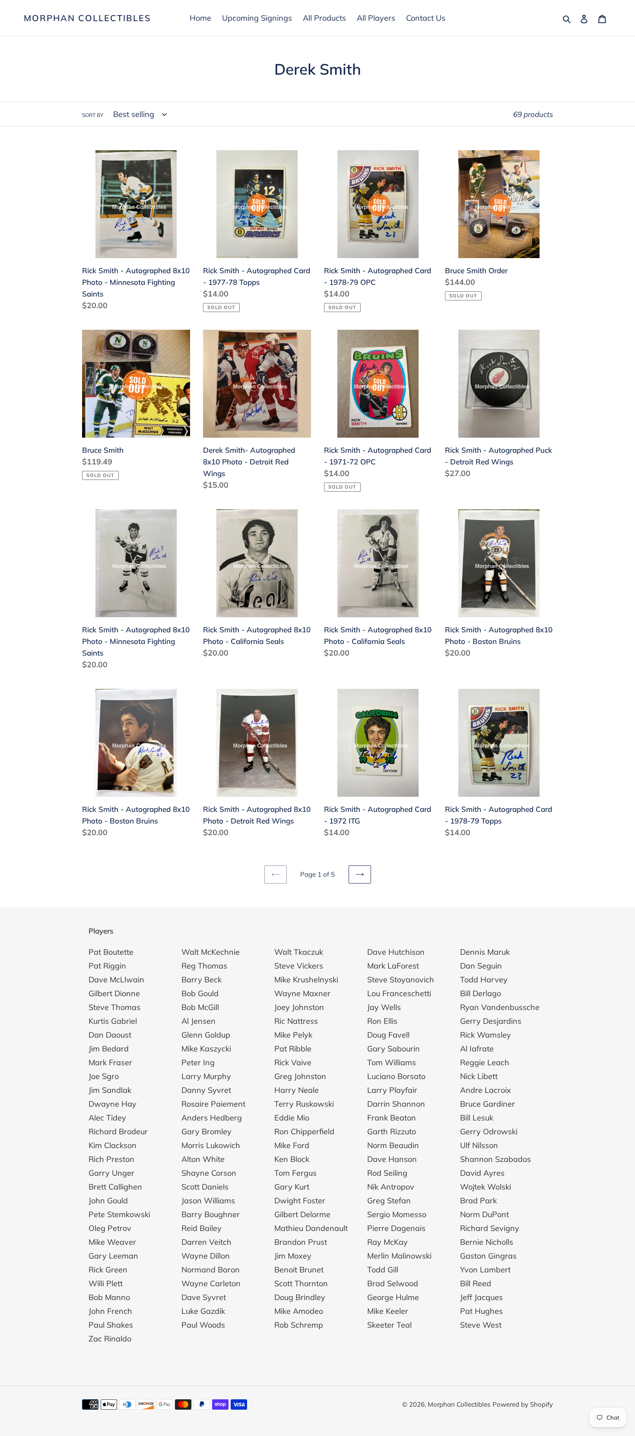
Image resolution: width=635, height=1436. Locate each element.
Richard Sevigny (489, 1228)
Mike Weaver (112, 1242)
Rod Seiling (387, 1173)
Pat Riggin (107, 966)
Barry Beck (201, 980)
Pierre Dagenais (396, 1228)
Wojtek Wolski (485, 1187)
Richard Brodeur (118, 1131)
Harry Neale (296, 1090)
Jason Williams (208, 1201)
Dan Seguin (481, 966)
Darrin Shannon (396, 1104)
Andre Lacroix (485, 1090)
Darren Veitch (206, 1242)
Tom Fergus (295, 1173)
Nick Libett (479, 1076)
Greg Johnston (300, 1076)
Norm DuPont (484, 1214)
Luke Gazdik (203, 1311)
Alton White (203, 1159)
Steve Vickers (298, 966)
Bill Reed (475, 1283)
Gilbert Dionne (114, 993)
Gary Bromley (206, 1131)
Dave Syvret (203, 1297)
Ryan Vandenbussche (500, 1007)
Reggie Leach (484, 1062)
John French (110, 1311)
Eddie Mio (291, 1118)
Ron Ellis (382, 1021)
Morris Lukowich (210, 1145)
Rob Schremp (298, 1325)
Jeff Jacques (481, 1297)
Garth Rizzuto (391, 1131)
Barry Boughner (210, 1214)
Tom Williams (391, 1062)
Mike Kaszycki (206, 1049)
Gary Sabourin (393, 1049)
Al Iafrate (477, 1049)
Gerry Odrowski (489, 1131)
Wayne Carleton (211, 1283)
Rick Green (108, 1270)
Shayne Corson (208, 1173)
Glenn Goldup (205, 1035)
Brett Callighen (115, 1187)
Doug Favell (388, 1035)
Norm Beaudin (393, 1145)
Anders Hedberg (211, 1118)
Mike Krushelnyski (306, 980)
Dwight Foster (299, 1201)
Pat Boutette (111, 952)
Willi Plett (106, 1283)
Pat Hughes (481, 1311)
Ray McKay (387, 1242)
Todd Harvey (484, 980)
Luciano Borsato (396, 1076)
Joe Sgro (104, 1076)
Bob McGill (200, 1007)
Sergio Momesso (396, 1214)
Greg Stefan (389, 1201)
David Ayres (482, 1173)
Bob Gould (200, 993)
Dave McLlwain (116, 980)
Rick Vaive (292, 1062)
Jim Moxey (292, 1256)
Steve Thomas (114, 1007)
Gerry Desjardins (490, 1021)
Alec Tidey (107, 1118)
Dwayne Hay (113, 1104)
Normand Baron (210, 1270)
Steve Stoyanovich (400, 980)
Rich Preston (111, 1159)
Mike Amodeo (298, 1311)
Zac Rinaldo (110, 1339)
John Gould (108, 1201)
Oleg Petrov (110, 1228)
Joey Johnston (299, 1007)
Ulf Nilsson (479, 1145)
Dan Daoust (110, 1035)
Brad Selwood (392, 1283)
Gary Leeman (113, 1256)
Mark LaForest (393, 966)
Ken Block (291, 1159)
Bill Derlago (480, 993)
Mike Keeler (387, 1311)
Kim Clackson (113, 1145)
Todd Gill (382, 1270)
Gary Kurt (291, 1187)
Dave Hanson (392, 1159)
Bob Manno (109, 1297)
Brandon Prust (300, 1242)
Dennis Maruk (485, 952)
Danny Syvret (206, 1090)
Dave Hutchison (396, 952)
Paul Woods (203, 1325)
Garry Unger (111, 1173)
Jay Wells (384, 1007)
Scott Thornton (301, 1283)
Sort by (92, 115)
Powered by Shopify (522, 1404)
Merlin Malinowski (399, 1256)
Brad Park (478, 1201)
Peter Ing (198, 1062)
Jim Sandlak (110, 1090)
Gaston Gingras (488, 1256)
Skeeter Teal (389, 1325)
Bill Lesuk (476, 1118)
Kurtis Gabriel (113, 1021)
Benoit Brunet (299, 1270)
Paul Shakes (111, 1325)
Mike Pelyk (293, 1035)
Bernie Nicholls (486, 1242)
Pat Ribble (292, 1049)
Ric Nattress (296, 1021)
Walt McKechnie (210, 952)
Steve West (481, 1325)
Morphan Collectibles (87, 18)
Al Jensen (198, 1021)
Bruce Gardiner (487, 1104)
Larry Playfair (392, 1090)
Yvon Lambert (485, 1270)
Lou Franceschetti (399, 993)
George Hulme (393, 1297)
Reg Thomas (204, 966)
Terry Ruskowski (304, 1104)
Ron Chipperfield (304, 1131)
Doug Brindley (299, 1297)
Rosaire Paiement (213, 1104)
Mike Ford (291, 1145)
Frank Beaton (391, 1118)
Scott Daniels (205, 1187)
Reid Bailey (201, 1228)
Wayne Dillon (205, 1256)
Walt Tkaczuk (298, 952)
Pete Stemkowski (119, 1214)
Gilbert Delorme (302, 1214)
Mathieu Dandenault (311, 1228)
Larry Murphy (206, 1076)
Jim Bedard (109, 1049)
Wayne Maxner (302, 993)
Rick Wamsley (485, 1035)
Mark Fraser (110, 1062)
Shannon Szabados (495, 1159)
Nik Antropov (390, 1187)
